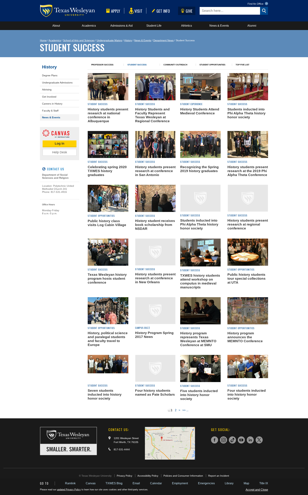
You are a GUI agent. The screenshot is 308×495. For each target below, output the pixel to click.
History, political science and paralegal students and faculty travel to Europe (108, 339)
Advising (47, 89)
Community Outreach (175, 65)
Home (43, 40)
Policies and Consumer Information (183, 475)
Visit (138, 11)
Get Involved (49, 96)
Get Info (163, 11)
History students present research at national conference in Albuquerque (108, 115)
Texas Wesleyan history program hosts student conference (107, 278)
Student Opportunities (212, 65)
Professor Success (102, 65)
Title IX (263, 483)
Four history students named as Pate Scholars (155, 392)
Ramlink (70, 483)
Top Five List (242, 65)
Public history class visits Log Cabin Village (107, 223)
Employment (180, 483)
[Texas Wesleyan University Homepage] (72, 11)
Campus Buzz (142, 328)
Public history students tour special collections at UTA (246, 278)
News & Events (219, 25)
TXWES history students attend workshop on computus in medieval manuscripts (200, 281)
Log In (59, 143)
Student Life (153, 25)
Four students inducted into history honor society (246, 394)
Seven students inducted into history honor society (105, 394)
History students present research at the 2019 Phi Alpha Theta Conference (247, 171)
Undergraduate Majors (109, 40)
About (56, 25)
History (128, 40)
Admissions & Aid (121, 25)
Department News (163, 40)
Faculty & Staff (50, 110)
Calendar (156, 483)
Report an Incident (218, 475)
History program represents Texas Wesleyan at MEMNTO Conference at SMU (198, 339)
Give (189, 11)
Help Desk (59, 152)
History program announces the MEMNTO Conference (245, 337)
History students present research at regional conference (247, 224)
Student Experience (191, 104)
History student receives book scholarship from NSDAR (155, 225)
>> (184, 410)
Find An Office (256, 3)
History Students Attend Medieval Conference (199, 111)
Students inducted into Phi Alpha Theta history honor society (246, 113)
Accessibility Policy (147, 475)
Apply (115, 11)
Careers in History (52, 103)
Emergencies (206, 483)
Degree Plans (49, 75)
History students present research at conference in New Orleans (155, 278)
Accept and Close (257, 489)
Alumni (251, 25)
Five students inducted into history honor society (199, 395)
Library (229, 483)
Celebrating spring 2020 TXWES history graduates (107, 171)
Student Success (137, 65)
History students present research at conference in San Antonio (155, 171)
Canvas (91, 483)
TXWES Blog (114, 483)
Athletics (186, 25)
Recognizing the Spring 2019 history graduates (199, 169)
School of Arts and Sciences (78, 40)
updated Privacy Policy (69, 489)
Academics (89, 25)
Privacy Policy (124, 475)
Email (136, 483)
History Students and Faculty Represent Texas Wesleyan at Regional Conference (152, 115)
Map (246, 483)
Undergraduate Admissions (57, 82)
